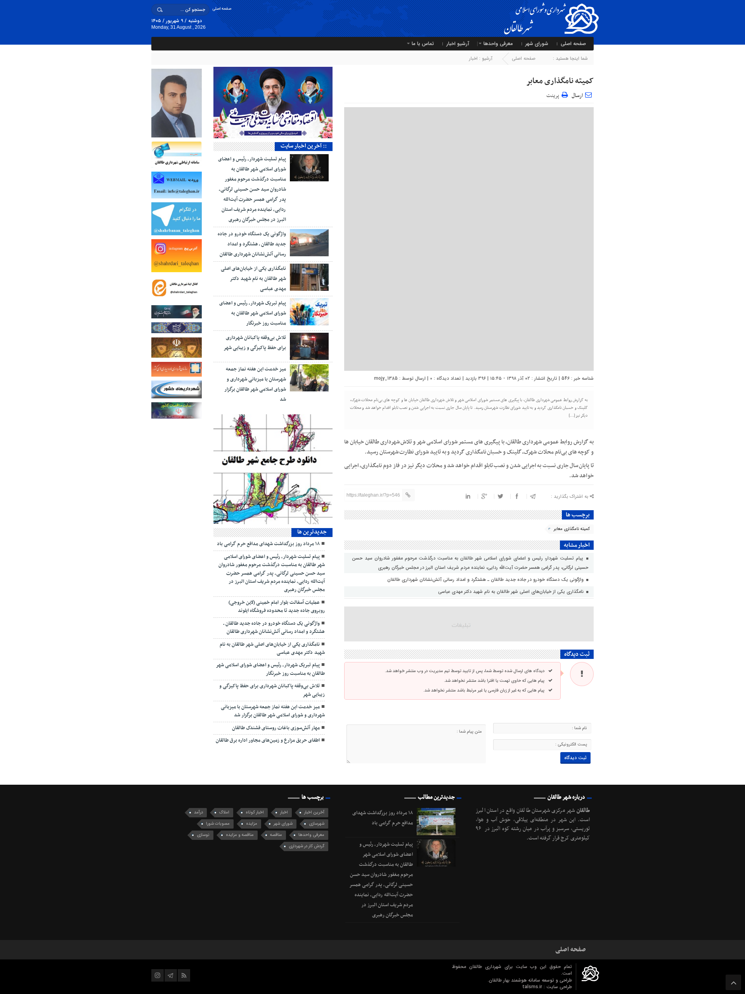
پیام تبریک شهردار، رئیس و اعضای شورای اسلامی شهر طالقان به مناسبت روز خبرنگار (252, 313)
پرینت (553, 94)
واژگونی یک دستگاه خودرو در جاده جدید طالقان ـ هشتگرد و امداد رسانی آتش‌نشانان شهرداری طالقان (486, 579)
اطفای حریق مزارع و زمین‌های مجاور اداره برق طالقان (268, 740)
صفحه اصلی (221, 9)
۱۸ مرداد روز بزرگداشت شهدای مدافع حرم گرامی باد (268, 544)
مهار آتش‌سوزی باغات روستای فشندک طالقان (276, 728)
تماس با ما (423, 44)
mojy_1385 (386, 378)
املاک (224, 812)
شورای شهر (536, 44)
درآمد (198, 812)
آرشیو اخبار (457, 44)
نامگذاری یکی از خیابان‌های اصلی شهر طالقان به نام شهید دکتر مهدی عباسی (511, 591)
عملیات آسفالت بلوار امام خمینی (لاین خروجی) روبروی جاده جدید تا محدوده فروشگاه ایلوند (277, 606)
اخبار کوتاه (255, 812)
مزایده (251, 823)
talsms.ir (533, 987)
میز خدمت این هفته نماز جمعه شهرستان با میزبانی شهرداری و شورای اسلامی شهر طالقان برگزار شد (273, 711)
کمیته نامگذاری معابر (560, 81)
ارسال (577, 96)
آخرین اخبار (314, 812)
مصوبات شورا (218, 823)
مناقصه (276, 835)
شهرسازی (316, 823)
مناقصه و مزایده (240, 835)
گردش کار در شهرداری (306, 846)
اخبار (473, 58)
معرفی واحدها (498, 44)
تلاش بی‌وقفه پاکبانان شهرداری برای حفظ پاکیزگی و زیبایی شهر (272, 690)
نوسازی (203, 835)
